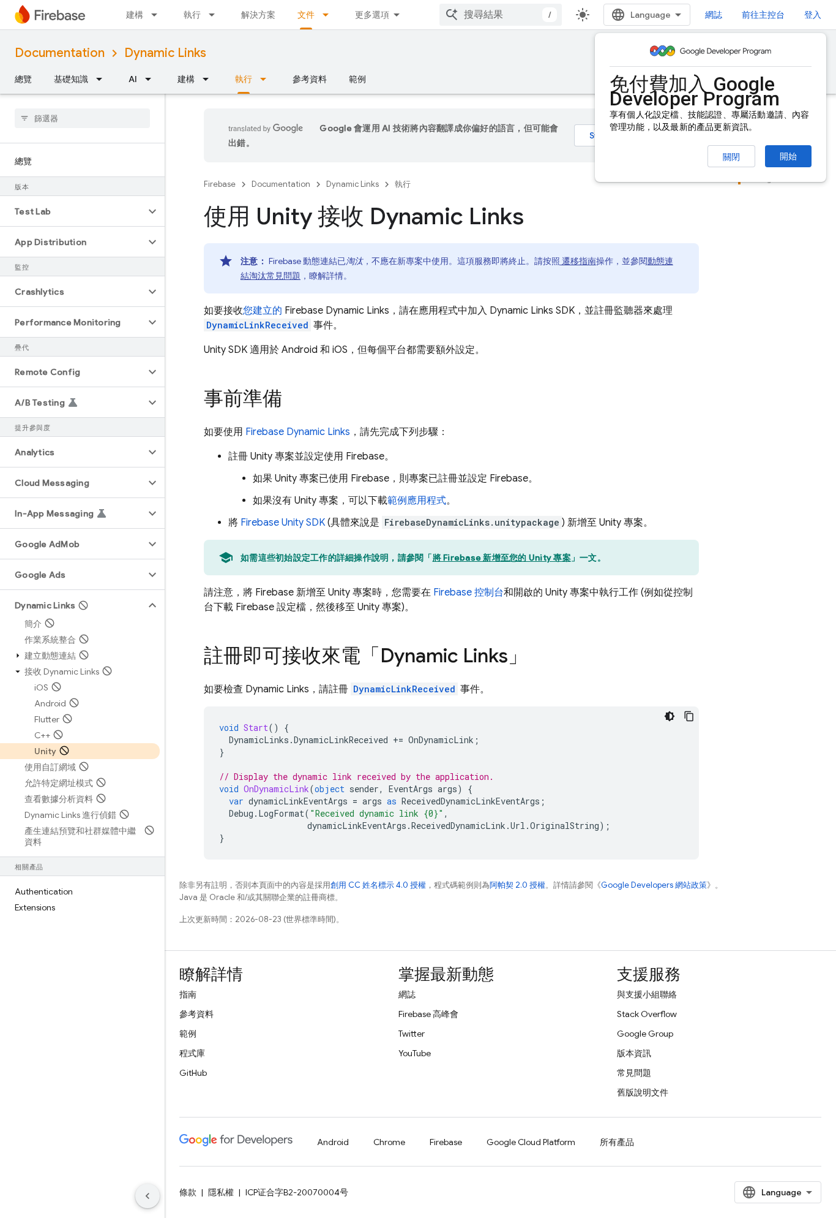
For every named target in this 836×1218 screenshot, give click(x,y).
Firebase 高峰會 (428, 1013)
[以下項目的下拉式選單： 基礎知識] (103, 79)
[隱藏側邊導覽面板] (147, 1196)
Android (333, 1142)
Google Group (645, 1033)
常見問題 (634, 1072)
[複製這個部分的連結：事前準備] (294, 400)
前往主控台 (763, 14)
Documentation (60, 53)
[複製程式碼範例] (689, 716)
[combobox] (500, 15)
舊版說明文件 (642, 1092)
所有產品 (617, 1142)
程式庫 (192, 1053)
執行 (192, 14)
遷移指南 (578, 261)
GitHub (193, 1072)
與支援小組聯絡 (647, 994)
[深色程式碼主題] (669, 716)
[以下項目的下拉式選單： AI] (151, 79)
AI (133, 79)
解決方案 (258, 14)
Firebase (220, 184)
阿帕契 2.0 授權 (517, 885)
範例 (357, 79)
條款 (187, 1192)
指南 (187, 994)
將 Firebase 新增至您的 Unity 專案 (502, 557)
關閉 (731, 156)
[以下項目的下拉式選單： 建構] (158, 14)
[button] (72, 211)
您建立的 (262, 310)
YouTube (414, 1053)
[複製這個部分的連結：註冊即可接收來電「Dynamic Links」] (540, 657)
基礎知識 (71, 79)
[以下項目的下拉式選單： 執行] (215, 14)
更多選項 (372, 14)
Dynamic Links (165, 53)
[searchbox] (82, 118)
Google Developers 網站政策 (654, 885)
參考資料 (310, 79)
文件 (306, 14)
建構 (134, 14)
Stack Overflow (647, 1013)
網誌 (713, 14)
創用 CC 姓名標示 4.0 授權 (378, 885)
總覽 (23, 79)
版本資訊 (634, 1053)
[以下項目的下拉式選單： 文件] (329, 14)
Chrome (389, 1142)
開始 (788, 156)
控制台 (468, 592)
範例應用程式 (416, 500)
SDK (283, 522)
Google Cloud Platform (531, 1142)
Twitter (411, 1033)
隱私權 (221, 1192)
